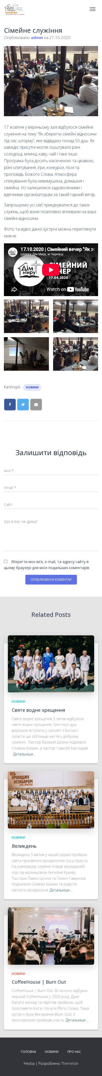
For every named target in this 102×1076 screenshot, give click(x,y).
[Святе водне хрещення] (51, 663)
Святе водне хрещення (38, 710)
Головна (28, 1051)
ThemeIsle (69, 1063)
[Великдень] (51, 799)
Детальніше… (24, 754)
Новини (32, 387)
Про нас (74, 1051)
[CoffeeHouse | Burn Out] (51, 935)
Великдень (24, 846)
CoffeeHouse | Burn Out (39, 982)
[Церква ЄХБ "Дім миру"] (16, 9)
